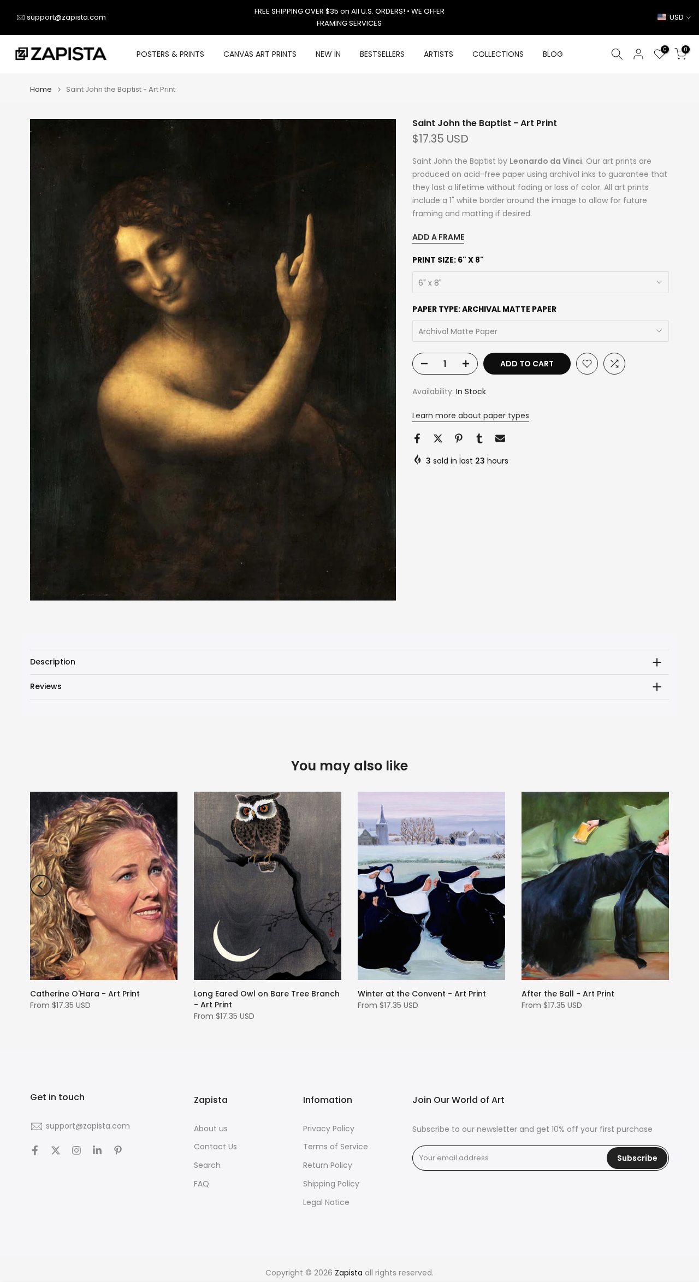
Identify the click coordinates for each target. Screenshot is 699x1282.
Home (41, 89)
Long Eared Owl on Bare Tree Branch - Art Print (267, 999)
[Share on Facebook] (417, 438)
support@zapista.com (66, 17)
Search (207, 1165)
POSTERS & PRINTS (170, 54)
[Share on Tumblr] (479, 438)
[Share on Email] (500, 438)
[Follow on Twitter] (56, 1150)
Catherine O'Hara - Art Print (85, 993)
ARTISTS (438, 54)
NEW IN (328, 54)
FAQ (201, 1184)
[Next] (658, 886)
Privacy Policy (328, 1129)
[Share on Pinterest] (459, 438)
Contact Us (215, 1147)
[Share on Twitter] (438, 438)
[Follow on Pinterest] (118, 1150)
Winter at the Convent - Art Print (422, 993)
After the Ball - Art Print (568, 993)
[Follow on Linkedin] (97, 1150)
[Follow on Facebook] (35, 1150)
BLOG (553, 54)
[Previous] (41, 886)
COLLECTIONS (498, 54)
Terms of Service (335, 1147)
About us (211, 1129)
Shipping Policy (331, 1184)
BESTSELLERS (382, 54)
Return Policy (327, 1165)
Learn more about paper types (470, 415)
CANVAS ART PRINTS (260, 54)
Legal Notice (326, 1202)
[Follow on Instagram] (76, 1150)
